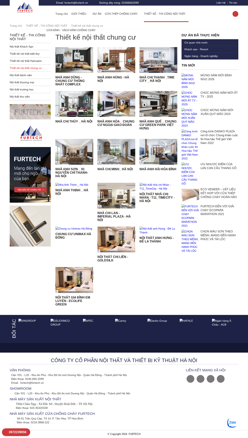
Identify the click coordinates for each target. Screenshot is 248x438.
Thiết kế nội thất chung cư (26, 68)
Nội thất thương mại (22, 82)
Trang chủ (61, 13)
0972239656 (17, 432)
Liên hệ (221, 2)
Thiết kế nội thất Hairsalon (26, 60)
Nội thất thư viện (20, 96)
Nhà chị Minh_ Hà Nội (115, 169)
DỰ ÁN (97, 13)
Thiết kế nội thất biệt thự (25, 53)
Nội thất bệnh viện (21, 75)
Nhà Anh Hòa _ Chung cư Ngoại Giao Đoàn (115, 123)
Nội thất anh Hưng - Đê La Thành (157, 239)
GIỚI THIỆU (79, 13)
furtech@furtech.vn (72, 2)
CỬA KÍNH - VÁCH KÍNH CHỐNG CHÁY (71, 30)
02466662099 (119, 2)
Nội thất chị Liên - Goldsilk (112, 258)
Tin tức (233, 2)
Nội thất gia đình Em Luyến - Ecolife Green (72, 301)
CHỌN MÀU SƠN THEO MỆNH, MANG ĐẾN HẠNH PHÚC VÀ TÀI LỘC (218, 235)
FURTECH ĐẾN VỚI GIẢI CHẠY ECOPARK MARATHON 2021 (217, 210)
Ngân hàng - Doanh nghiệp (201, 56)
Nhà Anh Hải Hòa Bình (158, 169)
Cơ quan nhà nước (196, 42)
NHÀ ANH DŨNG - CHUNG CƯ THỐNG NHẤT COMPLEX (70, 81)
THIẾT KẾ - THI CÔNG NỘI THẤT (165, 13)
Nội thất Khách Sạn (21, 46)
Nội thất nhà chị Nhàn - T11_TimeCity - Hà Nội (157, 197)
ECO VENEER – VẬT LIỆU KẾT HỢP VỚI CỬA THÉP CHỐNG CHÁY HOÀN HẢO (219, 193)
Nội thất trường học (22, 89)
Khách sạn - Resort (196, 49)
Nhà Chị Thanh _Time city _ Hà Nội (157, 79)
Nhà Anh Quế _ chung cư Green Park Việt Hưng (158, 125)
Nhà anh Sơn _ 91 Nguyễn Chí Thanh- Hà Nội (71, 173)
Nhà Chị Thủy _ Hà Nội (73, 121)
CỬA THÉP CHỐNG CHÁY (121, 13)
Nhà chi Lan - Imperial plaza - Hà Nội (114, 216)
